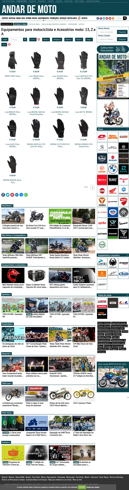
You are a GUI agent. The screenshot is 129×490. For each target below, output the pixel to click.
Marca (45, 39)
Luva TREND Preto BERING (36, 77)
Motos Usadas (104, 323)
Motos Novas (103, 326)
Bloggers (114, 349)
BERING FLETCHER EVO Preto (60, 145)
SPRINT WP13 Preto (12, 76)
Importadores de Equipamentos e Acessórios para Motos (111, 343)
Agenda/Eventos (119, 323)
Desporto (6, 353)
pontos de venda (34, 24)
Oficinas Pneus (104, 337)
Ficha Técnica (104, 477)
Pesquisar (122, 32)
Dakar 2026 (20, 18)
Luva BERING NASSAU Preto (60, 113)
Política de (92, 487)
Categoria (56, 39)
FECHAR (82, 487)
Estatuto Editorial (116, 477)
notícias (81, 24)
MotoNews (6, 205)
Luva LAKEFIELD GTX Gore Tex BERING (83, 77)
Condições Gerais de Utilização (36, 480)
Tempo (78, 39)
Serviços (101, 352)
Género (68, 39)
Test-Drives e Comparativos (13, 235)
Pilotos (122, 349)
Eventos (5, 18)
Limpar (5, 39)
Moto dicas (6, 412)
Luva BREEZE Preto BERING (12, 113)
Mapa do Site (77, 480)
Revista (84, 18)
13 (4, 44)
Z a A (32, 39)
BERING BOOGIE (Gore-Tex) (12, 181)
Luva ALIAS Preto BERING (12, 145)
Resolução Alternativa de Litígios (60, 480)
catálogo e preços (20, 24)
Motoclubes (72, 18)
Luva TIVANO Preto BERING (60, 77)
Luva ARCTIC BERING (83, 112)
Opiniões (6, 294)
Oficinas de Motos (113, 334)
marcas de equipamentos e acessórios (53, 24)
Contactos (94, 477)
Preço (89, 39)
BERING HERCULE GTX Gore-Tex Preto (36, 145)
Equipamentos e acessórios (13, 265)
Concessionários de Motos (109, 331)
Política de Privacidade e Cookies (13, 480)
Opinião (28, 18)
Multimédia (7, 324)
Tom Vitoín (36, 477)
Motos (43, 477)
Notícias (11, 477)
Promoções (54, 18)
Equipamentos (51, 477)
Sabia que (6, 383)
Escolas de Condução (114, 346)
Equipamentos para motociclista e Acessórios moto (112, 327)
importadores (72, 24)
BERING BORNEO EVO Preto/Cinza (83, 145)
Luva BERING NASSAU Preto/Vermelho (36, 113)
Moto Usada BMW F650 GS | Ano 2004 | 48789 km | (112, 365)
